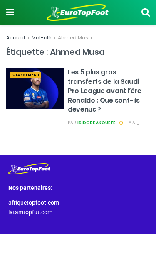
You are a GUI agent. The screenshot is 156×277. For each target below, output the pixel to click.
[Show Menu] (10, 12)
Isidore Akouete (96, 123)
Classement (26, 75)
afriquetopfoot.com (33, 202)
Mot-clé (41, 37)
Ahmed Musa (75, 37)
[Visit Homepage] (78, 12)
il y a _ (131, 123)
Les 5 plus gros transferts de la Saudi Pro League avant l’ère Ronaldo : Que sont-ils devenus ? (104, 90)
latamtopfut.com (30, 212)
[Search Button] (145, 12)
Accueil (15, 37)
